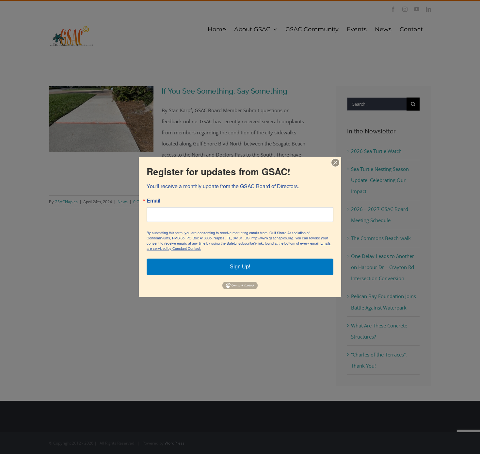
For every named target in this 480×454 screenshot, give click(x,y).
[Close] (335, 163)
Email (153, 200)
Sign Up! (240, 266)
